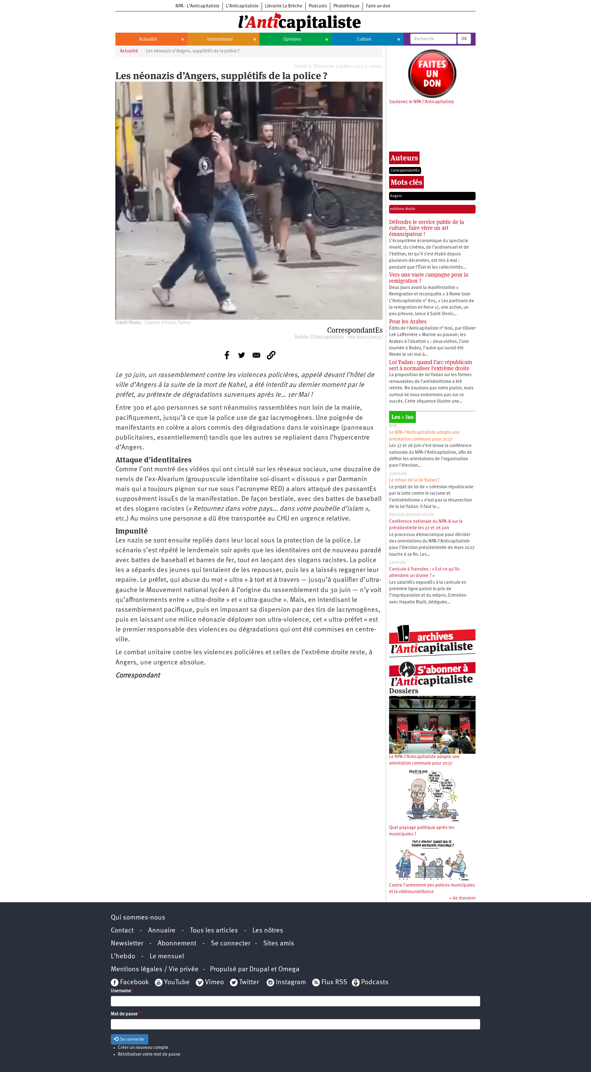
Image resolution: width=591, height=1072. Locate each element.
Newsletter (127, 943)
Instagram (291, 982)
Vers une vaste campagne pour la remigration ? (428, 277)
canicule (397, 562)
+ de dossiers (462, 898)
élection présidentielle (411, 515)
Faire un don (378, 6)
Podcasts (318, 6)
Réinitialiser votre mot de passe (149, 1054)
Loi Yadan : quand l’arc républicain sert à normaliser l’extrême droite (430, 365)
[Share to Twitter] (241, 355)
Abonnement (177, 943)
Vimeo (214, 982)
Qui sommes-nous (138, 917)
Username (121, 991)
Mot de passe (124, 1014)
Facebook (134, 982)
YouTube (176, 982)
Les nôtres (267, 930)
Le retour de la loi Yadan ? (414, 480)
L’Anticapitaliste (242, 6)
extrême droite (402, 209)
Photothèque (346, 6)
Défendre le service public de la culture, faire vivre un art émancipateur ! (426, 228)
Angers (396, 196)
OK (464, 39)
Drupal (259, 969)
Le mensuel (167, 956)
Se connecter (230, 943)
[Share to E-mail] (256, 355)
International (210, 42)
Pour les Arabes (408, 321)
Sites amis (278, 943)
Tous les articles (214, 930)
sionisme (398, 474)
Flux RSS (334, 982)
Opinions (280, 42)
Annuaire (161, 930)
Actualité (136, 42)
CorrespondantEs (405, 171)
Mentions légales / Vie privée (155, 969)
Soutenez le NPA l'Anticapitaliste (421, 102)
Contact (122, 930)
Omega (289, 969)
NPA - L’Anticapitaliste (197, 6)
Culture (351, 42)
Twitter (249, 982)
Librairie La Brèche (283, 6)
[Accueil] (295, 21)
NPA (393, 426)
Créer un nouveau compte (143, 1048)
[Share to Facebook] (227, 355)
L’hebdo (123, 956)
